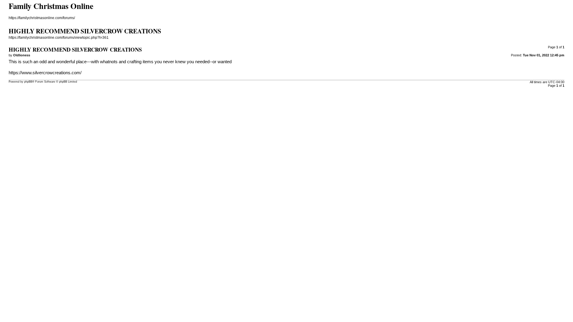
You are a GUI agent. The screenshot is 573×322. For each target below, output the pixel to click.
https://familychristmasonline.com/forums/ (42, 18)
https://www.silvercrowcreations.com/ (45, 72)
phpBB (28, 81)
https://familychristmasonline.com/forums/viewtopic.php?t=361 (59, 37)
